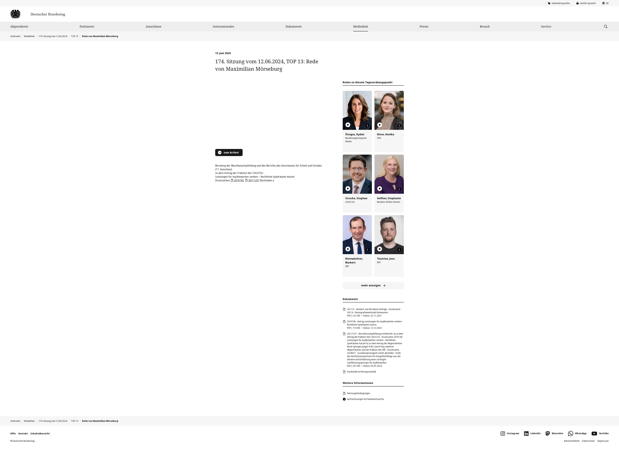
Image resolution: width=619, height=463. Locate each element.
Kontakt (23, 433)
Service (546, 26)
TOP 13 (74, 36)
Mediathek (360, 26)
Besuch (485, 26)
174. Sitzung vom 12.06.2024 (52, 36)
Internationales (223, 26)
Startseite (15, 36)
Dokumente (294, 26)
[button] (605, 3)
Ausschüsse (153, 26)
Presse (424, 26)
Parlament (87, 26)
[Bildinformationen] (367, 125)
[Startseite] (37, 14)
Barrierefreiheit (572, 440)
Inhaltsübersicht (40, 433)
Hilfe (13, 433)
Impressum (603, 440)
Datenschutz (588, 440)
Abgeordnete (19, 26)
